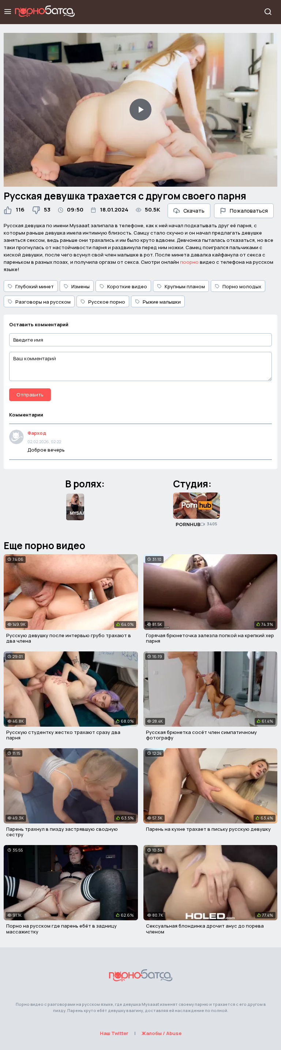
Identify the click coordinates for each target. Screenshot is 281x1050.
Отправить (30, 394)
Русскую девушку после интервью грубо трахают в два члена (68, 638)
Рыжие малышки (162, 301)
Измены (80, 286)
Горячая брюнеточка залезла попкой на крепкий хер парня (210, 638)
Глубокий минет (34, 286)
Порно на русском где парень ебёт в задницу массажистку (61, 928)
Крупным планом (185, 286)
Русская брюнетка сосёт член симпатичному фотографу (201, 735)
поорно (189, 262)
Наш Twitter (114, 1033)
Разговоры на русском (43, 301)
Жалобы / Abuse (161, 1033)
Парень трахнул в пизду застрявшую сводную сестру (62, 832)
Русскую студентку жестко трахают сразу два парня (63, 735)
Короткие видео (127, 286)
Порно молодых (241, 286)
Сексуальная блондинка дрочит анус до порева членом (205, 928)
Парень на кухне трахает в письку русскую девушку (208, 829)
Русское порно (106, 301)
